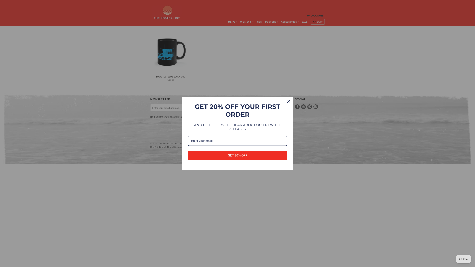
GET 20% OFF (237, 155)
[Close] (288, 101)
